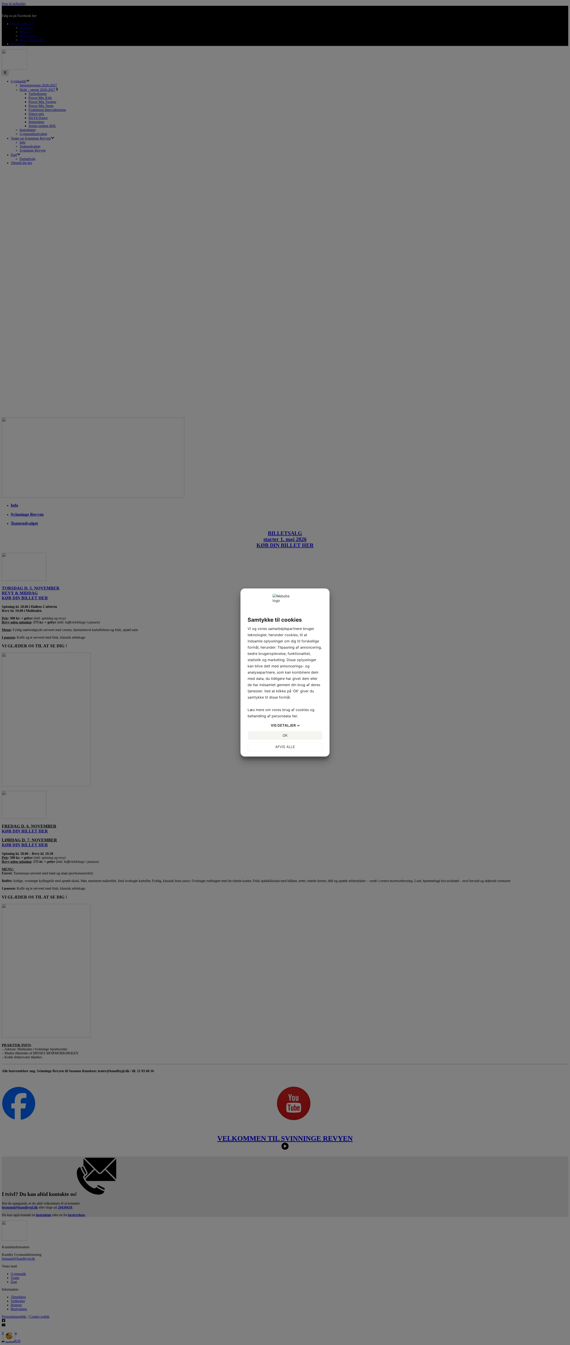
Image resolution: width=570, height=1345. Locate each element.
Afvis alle (285, 746)
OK (285, 735)
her (294, 716)
